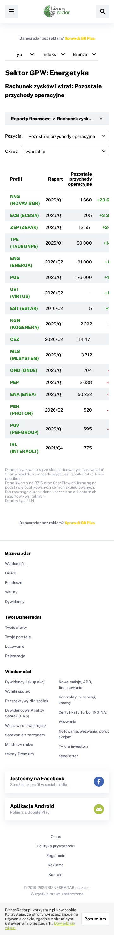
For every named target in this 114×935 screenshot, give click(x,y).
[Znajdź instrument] (102, 11)
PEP (14, 382)
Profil (16, 179)
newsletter (68, 756)
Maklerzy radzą (19, 744)
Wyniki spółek (17, 691)
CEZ (14, 339)
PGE (14, 277)
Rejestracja (15, 656)
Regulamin (55, 855)
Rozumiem (95, 918)
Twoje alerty (16, 627)
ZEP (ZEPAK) (24, 227)
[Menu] (11, 11)
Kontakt (55, 874)
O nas (56, 836)
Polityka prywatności (56, 846)
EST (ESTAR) (24, 308)
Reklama (56, 865)
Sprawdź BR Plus (80, 38)
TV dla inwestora (74, 746)
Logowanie (14, 646)
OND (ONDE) (23, 370)
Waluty (11, 592)
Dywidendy (15, 601)
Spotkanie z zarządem (25, 735)
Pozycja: (13, 136)
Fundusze (13, 582)
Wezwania (67, 722)
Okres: (11, 151)
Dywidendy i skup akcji (25, 682)
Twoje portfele (18, 637)
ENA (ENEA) (23, 394)
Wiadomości (15, 563)
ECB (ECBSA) (24, 215)
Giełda (11, 573)
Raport (55, 179)
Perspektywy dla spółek (26, 701)
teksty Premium (19, 754)
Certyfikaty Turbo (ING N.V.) (84, 712)
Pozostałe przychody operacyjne (80, 179)
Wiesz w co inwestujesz (25, 725)
